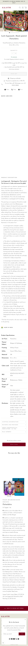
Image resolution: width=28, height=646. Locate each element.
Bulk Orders (6, 431)
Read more (14, 591)
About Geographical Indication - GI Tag (9, 428)
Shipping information (10, 421)
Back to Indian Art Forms (15, 608)
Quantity (14, 50)
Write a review (14, 444)
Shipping (12, 59)
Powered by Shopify (14, 644)
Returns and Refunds (10, 424)
